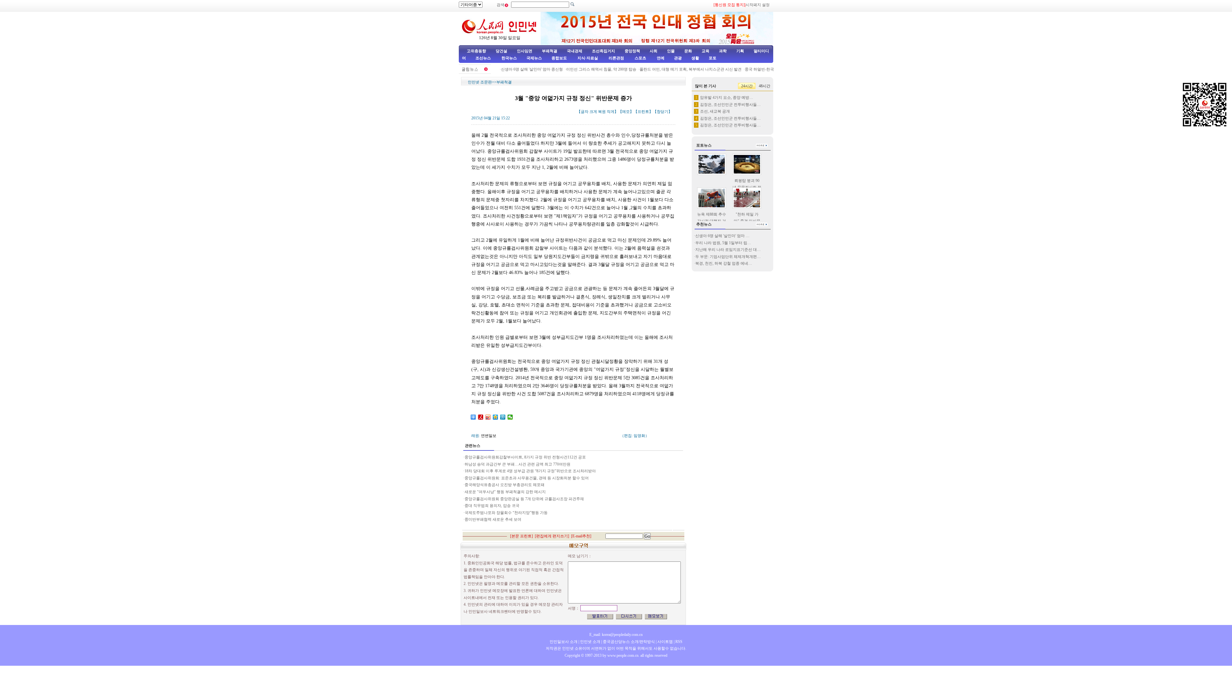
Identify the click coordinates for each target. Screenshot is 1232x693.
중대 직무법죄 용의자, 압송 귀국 (492, 505)
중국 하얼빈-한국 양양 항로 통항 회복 (765, 69)
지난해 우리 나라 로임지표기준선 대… (728, 249)
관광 (678, 58)
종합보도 (559, 58)
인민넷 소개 (589, 641)
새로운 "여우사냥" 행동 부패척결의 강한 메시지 (505, 492)
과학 (723, 51)
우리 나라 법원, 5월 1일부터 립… (723, 243)
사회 (653, 51)
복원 (602, 111)
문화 (688, 51)
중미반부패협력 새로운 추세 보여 (493, 519)
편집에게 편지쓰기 (552, 536)
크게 (593, 111)
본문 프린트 (521, 536)
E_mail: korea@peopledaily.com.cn (616, 634)
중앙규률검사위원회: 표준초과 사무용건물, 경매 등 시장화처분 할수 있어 (527, 478)
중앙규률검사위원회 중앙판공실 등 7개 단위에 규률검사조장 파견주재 (524, 499)
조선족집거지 (603, 51)
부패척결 (549, 51)
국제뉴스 (534, 58)
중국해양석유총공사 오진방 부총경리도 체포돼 (505, 485)
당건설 (501, 51)
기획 (740, 51)
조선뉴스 (483, 58)
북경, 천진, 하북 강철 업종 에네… (723, 263)
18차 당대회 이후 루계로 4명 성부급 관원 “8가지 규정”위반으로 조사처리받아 (530, 471)
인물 (671, 51)
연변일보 (488, 435)
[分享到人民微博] (480, 417)
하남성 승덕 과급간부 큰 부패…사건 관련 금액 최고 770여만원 (517, 464)
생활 (695, 58)
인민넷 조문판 (480, 82)
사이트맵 (665, 641)
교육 (705, 51)
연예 (660, 58)
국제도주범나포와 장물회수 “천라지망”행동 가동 (506, 512)
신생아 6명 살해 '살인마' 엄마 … (722, 236)
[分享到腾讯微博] (503, 417)
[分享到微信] (510, 417)
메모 (626, 111)
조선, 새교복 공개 (715, 111)
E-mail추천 (581, 536)
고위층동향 (476, 51)
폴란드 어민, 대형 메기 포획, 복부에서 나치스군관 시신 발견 (679, 69)
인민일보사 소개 (564, 641)
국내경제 (574, 51)
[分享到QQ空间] (495, 417)
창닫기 (662, 111)
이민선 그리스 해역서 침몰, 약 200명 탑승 (589, 69)
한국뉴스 (509, 58)
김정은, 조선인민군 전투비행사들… (730, 104)
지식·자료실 (588, 58)
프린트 (643, 111)
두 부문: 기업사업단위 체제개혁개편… (728, 256)
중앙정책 (632, 51)
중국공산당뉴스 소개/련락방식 (629, 641)
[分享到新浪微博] (488, 417)
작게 (610, 111)
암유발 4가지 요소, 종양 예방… (726, 97)
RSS (678, 641)
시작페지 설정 (758, 5)
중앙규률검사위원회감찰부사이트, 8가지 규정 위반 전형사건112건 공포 (525, 457)
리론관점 (616, 58)
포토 (712, 58)
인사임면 (524, 51)
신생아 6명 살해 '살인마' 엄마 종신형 (520, 69)
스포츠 (640, 58)
